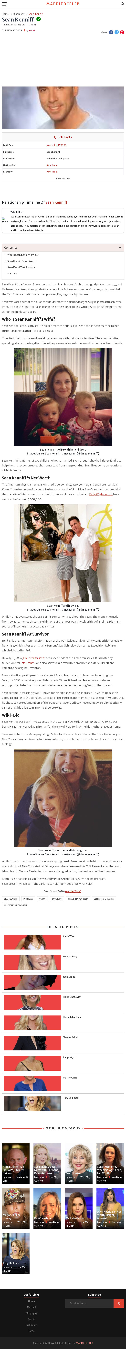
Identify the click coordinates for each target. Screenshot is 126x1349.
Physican (28, 899)
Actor (42, 899)
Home (31, 1301)
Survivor (57, 899)
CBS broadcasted (33, 658)
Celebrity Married (78, 899)
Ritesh (32, 30)
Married (31, 1307)
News (31, 1330)
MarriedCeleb (63, 4)
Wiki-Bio (12, 273)
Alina (8, 1177)
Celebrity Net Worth (15, 905)
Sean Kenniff (10, 899)
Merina (40, 1177)
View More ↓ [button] (63, 178)
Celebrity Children (104, 899)
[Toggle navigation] (5, 4)
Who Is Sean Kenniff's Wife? (23, 254)
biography (18, 13)
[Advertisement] (63, 61)
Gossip (31, 1319)
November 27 (54, 145)
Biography (31, 1313)
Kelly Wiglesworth (101, 494)
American (52, 165)
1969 (63, 145)
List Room (31, 1325)
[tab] (63, 248)
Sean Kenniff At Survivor (21, 267)
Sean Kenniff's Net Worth (21, 261)
